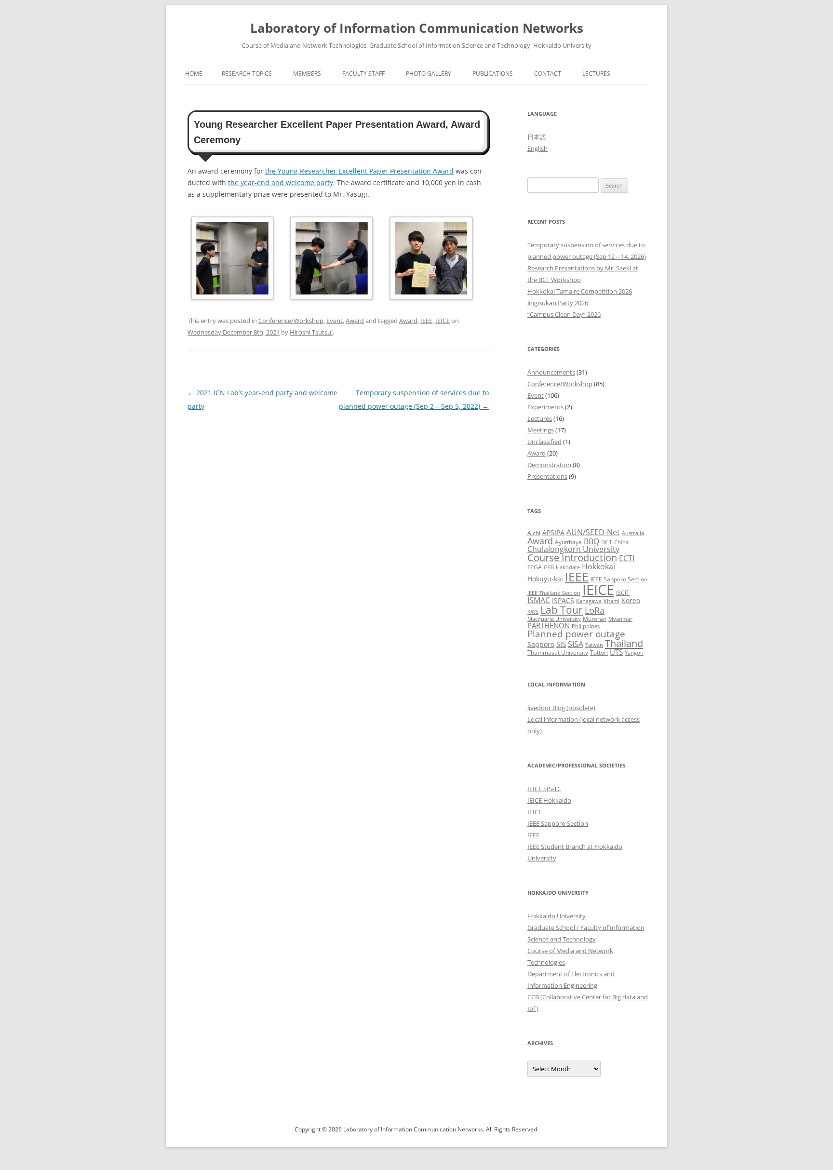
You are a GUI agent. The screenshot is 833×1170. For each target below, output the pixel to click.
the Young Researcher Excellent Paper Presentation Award (359, 170)
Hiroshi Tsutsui (311, 332)
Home (193, 73)
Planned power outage (576, 633)
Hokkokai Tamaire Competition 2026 (579, 291)
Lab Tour (561, 610)
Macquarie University (554, 619)
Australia (633, 533)
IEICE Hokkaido (549, 800)
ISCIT (623, 593)
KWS (532, 611)
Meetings (540, 430)
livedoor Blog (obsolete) (561, 707)
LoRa (595, 610)
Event (334, 320)
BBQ (591, 541)
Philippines (586, 626)
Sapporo (540, 644)
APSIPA (553, 532)
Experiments (545, 407)
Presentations (547, 476)
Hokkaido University (556, 916)
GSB (549, 567)
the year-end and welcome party (280, 182)
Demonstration (549, 464)
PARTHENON (548, 625)
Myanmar (620, 619)
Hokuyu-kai (545, 578)
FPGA (534, 567)
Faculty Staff (363, 73)
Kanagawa (589, 601)
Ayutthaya (568, 542)
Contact (547, 73)
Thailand (624, 643)
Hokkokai (598, 566)
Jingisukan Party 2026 (557, 302)
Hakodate (568, 567)
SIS (561, 644)
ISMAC (538, 600)
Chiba (621, 542)
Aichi (533, 533)
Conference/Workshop (290, 320)
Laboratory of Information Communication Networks (416, 28)
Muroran (594, 619)
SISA (575, 643)
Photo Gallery (428, 73)
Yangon (634, 652)
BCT (606, 542)
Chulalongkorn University (573, 549)
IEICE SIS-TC (544, 788)
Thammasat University (557, 652)
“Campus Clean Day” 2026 (564, 314)
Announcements (551, 372)
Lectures (596, 73)
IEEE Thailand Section (553, 593)
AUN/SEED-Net (593, 532)
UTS (616, 652)
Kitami (611, 601)
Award (355, 320)
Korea (630, 600)
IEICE (442, 320)
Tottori (599, 652)
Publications (492, 73)
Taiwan (594, 645)
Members (307, 73)
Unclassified (544, 441)
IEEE (426, 320)
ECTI (626, 558)
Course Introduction (572, 557)
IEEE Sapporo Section (619, 579)
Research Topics (247, 73)
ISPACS (563, 600)
